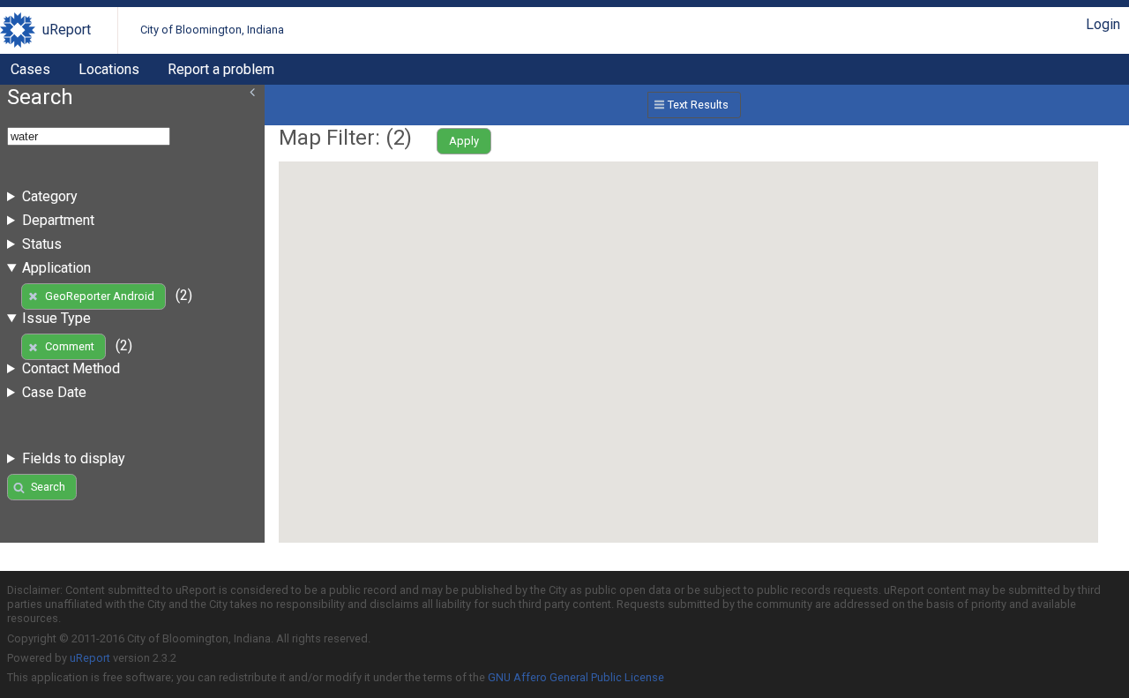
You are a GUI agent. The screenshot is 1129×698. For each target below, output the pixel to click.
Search (48, 486)
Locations (109, 69)
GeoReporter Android (99, 296)
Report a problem (221, 69)
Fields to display (73, 458)
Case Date (54, 392)
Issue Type (56, 318)
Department (58, 220)
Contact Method (71, 368)
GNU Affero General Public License (576, 677)
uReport (66, 29)
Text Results (698, 104)
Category (50, 196)
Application (56, 267)
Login (1103, 24)
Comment (69, 346)
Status (42, 244)
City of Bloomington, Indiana (212, 29)
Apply (464, 140)
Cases (30, 69)
